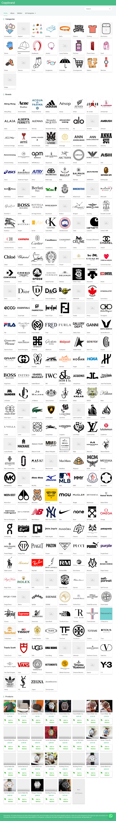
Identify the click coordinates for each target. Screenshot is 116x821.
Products (9, 696)
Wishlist (19, 13)
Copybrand (8, 2)
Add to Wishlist (10, 721)
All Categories (29, 13)
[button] (110, 815)
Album (12, 13)
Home (5, 13)
